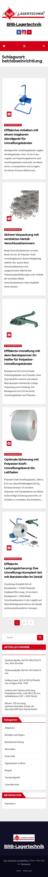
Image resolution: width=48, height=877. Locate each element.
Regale (8, 770)
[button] (44, 46)
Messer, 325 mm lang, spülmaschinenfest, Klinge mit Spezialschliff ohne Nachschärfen (21, 706)
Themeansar (25, 864)
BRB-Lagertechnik (24, 24)
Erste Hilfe (10, 756)
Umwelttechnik (12, 784)
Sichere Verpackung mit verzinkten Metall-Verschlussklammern (21, 239)
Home (18, 871)
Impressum (10, 803)
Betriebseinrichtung (13, 125)
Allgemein (10, 728)
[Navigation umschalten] (24, 46)
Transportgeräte (12, 777)
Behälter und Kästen (15, 735)
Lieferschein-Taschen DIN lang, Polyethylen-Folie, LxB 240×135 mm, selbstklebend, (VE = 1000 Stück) (23, 693)
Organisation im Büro (15, 763)
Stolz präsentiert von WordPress (16, 861)
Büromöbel (10, 749)
